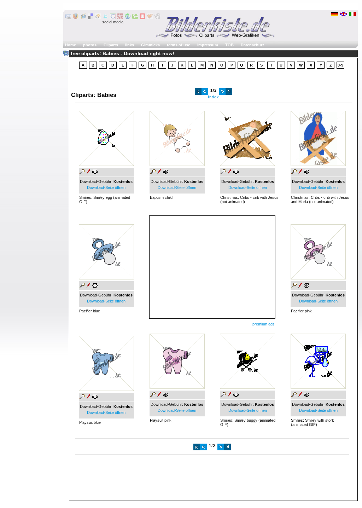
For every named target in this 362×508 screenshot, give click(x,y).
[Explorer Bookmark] (83, 18)
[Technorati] (135, 18)
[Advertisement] (212, 265)
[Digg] (157, 18)
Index (213, 97)
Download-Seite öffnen (106, 187)
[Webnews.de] (142, 18)
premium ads (263, 324)
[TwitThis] (105, 18)
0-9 (340, 65)
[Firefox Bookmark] (75, 18)
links (129, 45)
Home (70, 45)
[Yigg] (150, 18)
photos (90, 45)
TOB (229, 45)
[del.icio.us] (90, 18)
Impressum (207, 45)
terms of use (178, 45)
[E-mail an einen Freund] (68, 18)
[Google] (113, 18)
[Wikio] (98, 18)
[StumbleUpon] (127, 18)
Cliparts (111, 45)
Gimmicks (150, 45)
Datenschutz (252, 45)
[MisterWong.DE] (120, 18)
